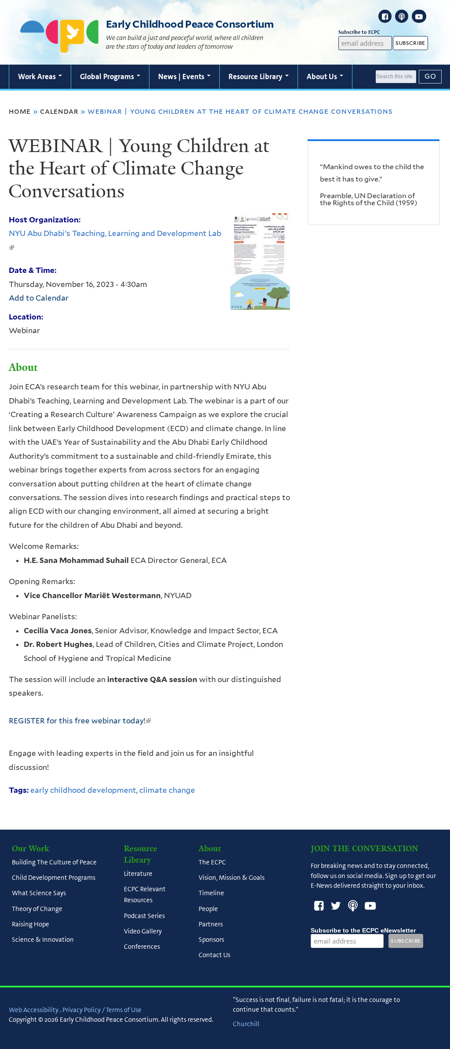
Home (20, 111)
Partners (211, 924)
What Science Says (39, 893)
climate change (167, 790)
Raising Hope (30, 924)
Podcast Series (144, 915)
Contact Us (214, 955)
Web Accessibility (33, 1009)
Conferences (142, 947)
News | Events (182, 76)
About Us (323, 76)
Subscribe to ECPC (359, 32)
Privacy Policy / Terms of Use (102, 1009)
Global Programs (108, 76)
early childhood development (83, 790)
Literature (138, 873)
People (208, 908)
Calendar (59, 111)
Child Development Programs (53, 878)
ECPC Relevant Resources (145, 895)
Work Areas (38, 76)
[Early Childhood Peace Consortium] (59, 47)
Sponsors (211, 940)
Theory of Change (37, 908)
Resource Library (256, 76)
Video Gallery (143, 931)
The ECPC (212, 862)
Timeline (211, 893)
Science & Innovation (43, 940)
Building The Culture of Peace (54, 862)
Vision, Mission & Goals (232, 878)
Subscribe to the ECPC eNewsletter (363, 930)
